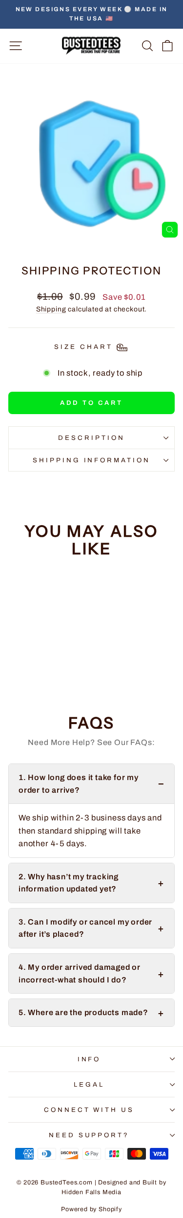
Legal (89, 1084)
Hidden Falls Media (91, 1192)
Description (91, 437)
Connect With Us (89, 1109)
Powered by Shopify (91, 1209)
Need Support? (89, 1135)
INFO (89, 1059)
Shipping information (92, 460)
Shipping (51, 309)
